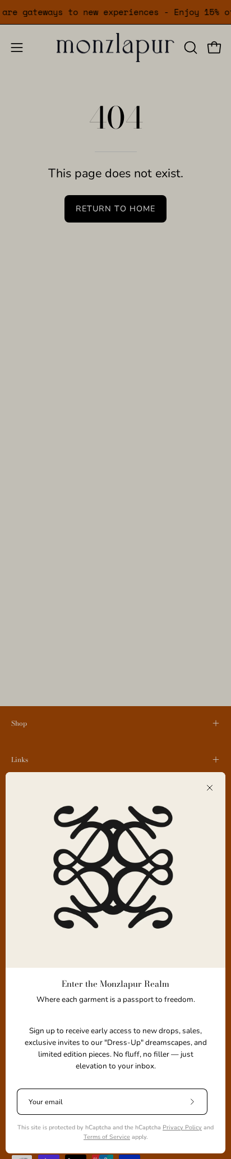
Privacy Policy (182, 1127)
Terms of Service (107, 1137)
